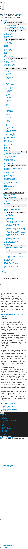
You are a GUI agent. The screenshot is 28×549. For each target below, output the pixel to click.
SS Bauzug (9, 129)
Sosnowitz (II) (9, 127)
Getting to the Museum (10, 175)
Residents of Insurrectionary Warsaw (15, 228)
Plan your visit (7, 185)
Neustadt (8, 117)
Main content (3, 1)
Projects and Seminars (10, 197)
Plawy (7, 119)
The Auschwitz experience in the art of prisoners (15, 234)
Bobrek (8, 80)
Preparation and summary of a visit (13, 168)
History (4, 58)
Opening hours (8, 174)
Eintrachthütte (9, 87)
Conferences (7, 203)
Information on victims (9, 163)
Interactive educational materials (14, 247)
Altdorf (7, 71)
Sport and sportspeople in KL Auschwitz (16, 232)
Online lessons (10, 249)
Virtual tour (7, 184)
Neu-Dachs (9, 116)
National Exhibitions (9, 179)
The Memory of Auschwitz (12, 238)
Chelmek (8, 86)
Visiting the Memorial (9, 242)
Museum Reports (8, 48)
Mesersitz (8, 113)
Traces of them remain (11, 240)
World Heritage (5, 431)
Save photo (5, 547)
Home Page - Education (10, 194)
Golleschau (9, 97)
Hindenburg (9, 101)
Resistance (7, 147)
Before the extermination (10, 61)
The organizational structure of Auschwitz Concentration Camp (13, 405)
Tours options (7, 171)
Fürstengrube (9, 90)
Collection (8, 42)
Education (5, 191)
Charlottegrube (10, 84)
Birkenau (8, 76)
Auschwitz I (7, 62)
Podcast (8, 250)
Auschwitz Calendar (9, 160)
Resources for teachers (10, 262)
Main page (4, 270)
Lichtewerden (9, 111)
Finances (6, 45)
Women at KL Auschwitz (12, 241)
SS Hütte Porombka (11, 130)
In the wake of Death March (13, 153)
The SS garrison (8, 158)
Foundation (7, 46)
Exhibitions (7, 211)
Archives (6, 37)
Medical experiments (9, 146)
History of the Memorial (10, 51)
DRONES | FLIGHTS (7, 433)
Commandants (6, 402)
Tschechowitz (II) (10, 134)
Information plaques (9, 186)
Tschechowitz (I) (10, 133)
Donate (2, 413)
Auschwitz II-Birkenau (9, 64)
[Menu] (26, 15)
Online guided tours (9, 172)
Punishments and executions (11, 143)
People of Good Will (11, 227)
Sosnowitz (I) (9, 126)
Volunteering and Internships (9, 420)
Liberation (6, 155)
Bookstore (6, 53)
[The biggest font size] (15, 11)
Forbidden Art (9, 215)
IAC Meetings (9, 33)
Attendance (7, 188)
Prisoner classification (10, 139)
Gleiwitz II (8, 93)
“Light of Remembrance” (10, 265)
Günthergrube (9, 99)
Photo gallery (9, 43)
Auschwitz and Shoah (9, 136)
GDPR (3, 434)
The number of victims (10, 156)
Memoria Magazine (11, 25)
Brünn (7, 81)
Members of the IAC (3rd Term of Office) (16, 32)
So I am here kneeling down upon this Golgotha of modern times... (15, 230)
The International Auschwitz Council (13, 27)
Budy (7, 83)
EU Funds (4, 430)
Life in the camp (8, 141)
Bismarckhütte (9, 77)
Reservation (7, 169)
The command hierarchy (9, 403)
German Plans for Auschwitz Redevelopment (13, 217)
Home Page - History (9, 60)
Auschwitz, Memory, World (13, 214)
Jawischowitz (9, 106)
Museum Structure (9, 49)
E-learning (7, 244)
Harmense (8, 100)
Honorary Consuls (9, 56)
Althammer (9, 73)
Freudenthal (9, 89)
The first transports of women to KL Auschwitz (16, 254)
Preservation (7, 34)
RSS (3, 426)
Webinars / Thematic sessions (12, 209)
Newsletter (4, 418)
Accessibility (9, 41)
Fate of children (8, 140)
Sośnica (8, 124)
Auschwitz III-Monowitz (10, 65)
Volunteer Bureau (8, 260)
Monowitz (8, 114)
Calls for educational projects (11, 266)
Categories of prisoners (10, 137)
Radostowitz (9, 120)
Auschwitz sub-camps (9, 67)
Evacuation (7, 150)
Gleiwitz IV (9, 96)
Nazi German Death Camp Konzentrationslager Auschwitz (14, 224)
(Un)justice (5, 410)
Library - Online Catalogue (11, 259)
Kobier (7, 107)
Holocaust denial (8, 159)
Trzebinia (8, 131)
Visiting (5, 165)
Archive (8, 202)
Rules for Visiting (8, 177)
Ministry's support (6, 428)
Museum (5, 20)
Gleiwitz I (8, 91)
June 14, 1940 (9, 220)
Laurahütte (9, 110)
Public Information (6, 423)
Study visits (7, 195)
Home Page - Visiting (9, 167)
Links (3, 424)
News (6, 24)
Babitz (7, 74)
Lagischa (8, 109)
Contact (6, 55)
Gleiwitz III (8, 94)
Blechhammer (9, 79)
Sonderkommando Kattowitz (13, 123)
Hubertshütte (9, 103)
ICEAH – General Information (11, 263)
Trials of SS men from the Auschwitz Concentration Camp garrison (12, 408)
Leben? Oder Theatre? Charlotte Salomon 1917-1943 (14, 221)
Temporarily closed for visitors (11, 182)
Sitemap (4, 414)
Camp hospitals (8, 144)
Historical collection (9, 36)
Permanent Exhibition (9, 178)
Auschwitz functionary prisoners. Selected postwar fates (16, 257)
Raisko (8, 121)
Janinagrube (9, 104)
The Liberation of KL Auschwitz (14, 237)
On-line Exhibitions (9, 181)
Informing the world (9, 149)
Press (3, 417)
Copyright (4, 421)
